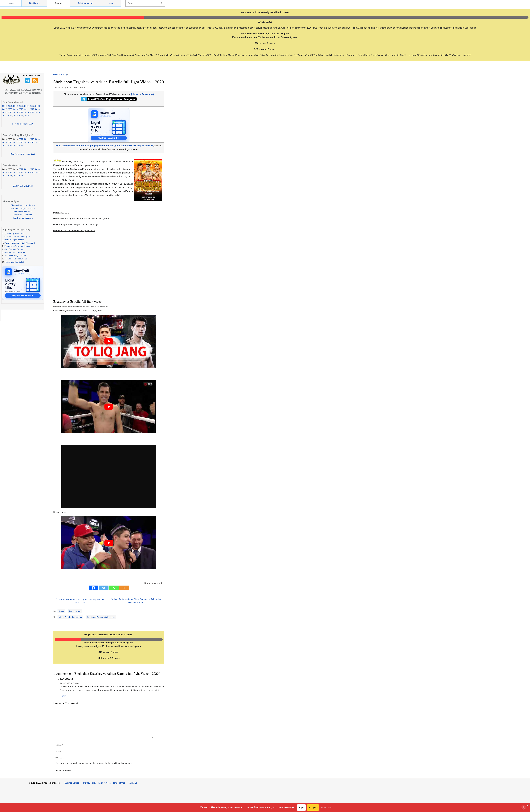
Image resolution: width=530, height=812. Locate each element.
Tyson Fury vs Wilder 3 (14, 233)
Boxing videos (75, 611)
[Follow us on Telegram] (28, 83)
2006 (37, 106)
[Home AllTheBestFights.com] (11, 83)
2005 (32, 106)
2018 (26, 112)
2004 (26, 106)
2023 (15, 115)
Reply (63, 696)
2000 (4, 106)
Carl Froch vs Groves (13, 249)
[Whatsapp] (114, 588)
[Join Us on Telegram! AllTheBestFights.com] (109, 100)
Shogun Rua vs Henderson (23, 205)
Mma (111, 3)
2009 (15, 109)
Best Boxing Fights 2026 (22, 124)
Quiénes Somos (71, 783)
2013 (37, 109)
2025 (26, 115)
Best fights (34, 3)
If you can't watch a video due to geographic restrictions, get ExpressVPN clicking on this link (104, 145)
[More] (124, 588)
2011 (26, 109)
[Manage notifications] (523, 807)
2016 (15, 112)
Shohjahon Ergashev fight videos (101, 617)
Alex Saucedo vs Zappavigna (17, 236)
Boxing (58, 3)
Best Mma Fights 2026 (23, 186)
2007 (4, 109)
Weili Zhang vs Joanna (14, 240)
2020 (37, 112)
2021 (4, 115)
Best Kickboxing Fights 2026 (22, 154)
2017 (21, 112)
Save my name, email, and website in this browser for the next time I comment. (94, 763)
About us (133, 783)
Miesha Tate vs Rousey (14, 252)
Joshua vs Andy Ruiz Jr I (15, 255)
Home (11, 3)
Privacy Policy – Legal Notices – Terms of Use (104, 783)
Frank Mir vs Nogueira (23, 218)
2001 (10, 106)
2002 (15, 106)
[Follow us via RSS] (35, 83)
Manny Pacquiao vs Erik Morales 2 (19, 243)
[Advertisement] (89, 271)
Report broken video (154, 583)
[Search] (161, 3)
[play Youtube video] (108, 341)
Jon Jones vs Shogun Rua (15, 259)
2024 (21, 115)
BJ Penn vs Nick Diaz (23, 211)
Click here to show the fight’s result (74, 230)
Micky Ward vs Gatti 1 (15, 262)
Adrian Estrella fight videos (70, 617)
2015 (10, 112)
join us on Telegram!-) (142, 94)
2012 (32, 109)
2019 (32, 112)
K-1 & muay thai (85, 3)
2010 (21, 109)
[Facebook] (93, 588)
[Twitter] (103, 588)
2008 (10, 109)
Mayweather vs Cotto (23, 215)
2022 (10, 115)
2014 (4, 112)
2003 (21, 106)
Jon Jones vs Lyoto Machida (22, 208)
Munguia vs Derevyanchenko (17, 246)
